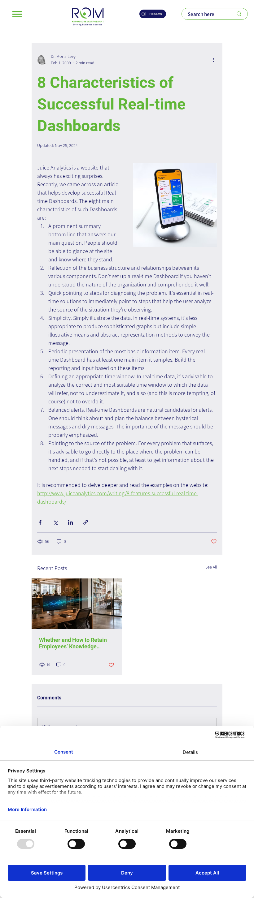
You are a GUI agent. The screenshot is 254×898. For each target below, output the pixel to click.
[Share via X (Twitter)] (55, 522)
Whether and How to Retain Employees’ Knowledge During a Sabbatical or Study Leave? (74, 643)
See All (211, 567)
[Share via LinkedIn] (70, 522)
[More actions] (213, 59)
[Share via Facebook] (40, 522)
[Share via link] (86, 522)
